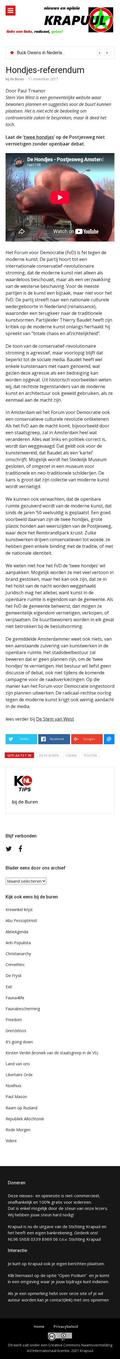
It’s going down (19, 1041)
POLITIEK (90, 755)
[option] (63, 53)
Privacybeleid (66, 1326)
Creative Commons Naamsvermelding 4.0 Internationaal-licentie (69, 1347)
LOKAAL (71, 755)
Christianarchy (18, 953)
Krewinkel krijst (19, 909)
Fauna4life (15, 997)
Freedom (14, 1019)
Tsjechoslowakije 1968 (39, 52)
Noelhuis (13, 1085)
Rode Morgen (18, 1129)
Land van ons (18, 1063)
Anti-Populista (18, 942)
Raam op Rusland (21, 1107)
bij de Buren (15, 79)
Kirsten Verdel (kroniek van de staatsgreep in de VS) (52, 1052)
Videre (11, 1140)
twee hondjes (39, 137)
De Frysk (13, 975)
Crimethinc (15, 964)
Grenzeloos (16, 1030)
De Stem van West (55, 719)
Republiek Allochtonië (25, 1118)
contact (57, 1300)
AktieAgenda (17, 931)
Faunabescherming (23, 1008)
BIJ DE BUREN (49, 755)
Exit (9, 986)
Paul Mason (16, 1096)
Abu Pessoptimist (21, 920)
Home (39, 1326)
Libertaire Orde (19, 1074)
